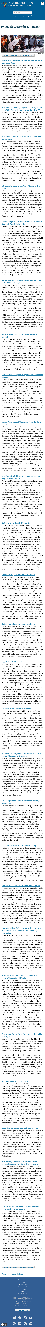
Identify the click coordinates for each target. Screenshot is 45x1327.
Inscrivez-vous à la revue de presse (18, 55)
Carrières (22, 1282)
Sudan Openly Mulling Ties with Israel (18, 575)
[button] (4, 1324)
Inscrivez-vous (22, 1310)
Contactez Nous (22, 1280)
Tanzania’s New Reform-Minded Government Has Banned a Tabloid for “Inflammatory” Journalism (21, 930)
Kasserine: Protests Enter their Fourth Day (20, 1128)
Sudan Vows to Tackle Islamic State (17, 523)
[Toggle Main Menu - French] (42, 3)
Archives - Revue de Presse (13, 1274)
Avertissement (22, 1284)
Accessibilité (22, 1289)
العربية (30, 16)
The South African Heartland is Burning (19, 845)
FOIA (22, 1291)
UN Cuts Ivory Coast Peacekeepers (16, 709)
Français (22, 16)
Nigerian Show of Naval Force (15, 1081)
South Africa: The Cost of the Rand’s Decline (21, 886)
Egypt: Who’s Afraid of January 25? (17, 662)
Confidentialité (22, 1287)
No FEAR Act (22, 1294)
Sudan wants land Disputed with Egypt (18, 624)
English (15, 16)
